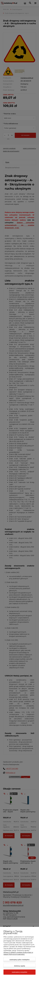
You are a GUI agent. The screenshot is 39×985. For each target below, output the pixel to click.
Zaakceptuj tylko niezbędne (19, 959)
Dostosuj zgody (19, 966)
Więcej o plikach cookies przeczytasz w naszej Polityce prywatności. (18, 953)
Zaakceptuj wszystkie (19, 972)
